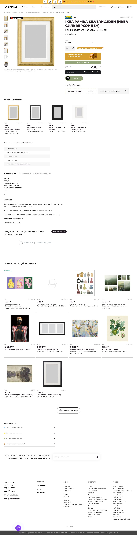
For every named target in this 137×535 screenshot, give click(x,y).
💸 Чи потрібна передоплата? (14, 438)
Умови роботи (69, 488)
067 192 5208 (9, 488)
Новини (66, 494)
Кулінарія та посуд (95, 497)
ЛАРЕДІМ (7, 12)
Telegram (41, 492)
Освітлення (92, 506)
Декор (21, 12)
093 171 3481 (102, 7)
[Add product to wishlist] (21, 106)
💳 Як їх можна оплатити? (12, 433)
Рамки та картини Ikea (22, 164)
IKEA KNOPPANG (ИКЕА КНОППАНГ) (34, 128)
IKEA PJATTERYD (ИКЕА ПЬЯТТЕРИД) (82, 349)
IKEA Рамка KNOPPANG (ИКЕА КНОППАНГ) (78, 128)
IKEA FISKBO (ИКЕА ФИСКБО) (47, 304)
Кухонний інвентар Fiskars (122, 490)
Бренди (35, 7)
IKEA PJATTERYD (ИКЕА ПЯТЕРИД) (113, 304)
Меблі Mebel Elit (118, 512)
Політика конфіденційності (73, 504)
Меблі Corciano (118, 495)
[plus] (73, 48)
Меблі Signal (117, 517)
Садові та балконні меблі (97, 488)
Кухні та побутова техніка (97, 499)
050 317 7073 (9, 491)
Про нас (67, 486)
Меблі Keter (117, 508)
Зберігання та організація (97, 510)
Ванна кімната (93, 504)
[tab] (35, 173)
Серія (75, 91)
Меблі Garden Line (119, 501)
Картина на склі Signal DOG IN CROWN (17, 349)
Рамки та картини (48, 12)
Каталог (26, 7)
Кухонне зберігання (95, 501)
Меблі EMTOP (118, 497)
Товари (14, 12)
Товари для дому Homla (121, 519)
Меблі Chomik (118, 493)
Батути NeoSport (118, 488)
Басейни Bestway (119, 486)
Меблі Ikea (116, 506)
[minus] (67, 48)
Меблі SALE (117, 515)
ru (132, 7)
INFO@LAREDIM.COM (12, 499)
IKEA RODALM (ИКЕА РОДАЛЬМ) (48, 349)
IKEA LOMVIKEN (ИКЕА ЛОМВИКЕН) (49, 395)
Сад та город (93, 490)
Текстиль (91, 493)
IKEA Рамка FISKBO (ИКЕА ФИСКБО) (57, 128)
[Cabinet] (114, 7)
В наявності (45, 7)
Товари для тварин (95, 515)
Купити (75, 78)
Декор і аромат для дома (33, 12)
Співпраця (67, 506)
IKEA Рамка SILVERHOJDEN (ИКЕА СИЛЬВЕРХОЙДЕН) (11, 128)
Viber (39, 489)
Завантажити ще (71, 410)
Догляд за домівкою (95, 512)
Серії (90, 517)
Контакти (67, 490)
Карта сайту (68, 502)
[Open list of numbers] (107, 7)
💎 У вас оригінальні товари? (14, 428)
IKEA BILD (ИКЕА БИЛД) (12, 304)
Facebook (41, 482)
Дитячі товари (93, 495)
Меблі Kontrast (118, 510)
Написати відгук (59, 232)
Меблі (90, 486)
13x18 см (68, 42)
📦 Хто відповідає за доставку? (14, 444)
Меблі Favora (117, 499)
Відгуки (66, 496)
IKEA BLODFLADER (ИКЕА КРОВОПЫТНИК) (18, 395)
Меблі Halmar (117, 504)
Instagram (41, 485)
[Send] (97, 457)
